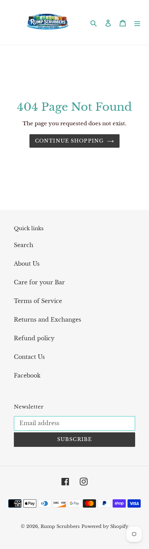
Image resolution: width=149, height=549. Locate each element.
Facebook (27, 375)
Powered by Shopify (104, 526)
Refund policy (34, 338)
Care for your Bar (39, 282)
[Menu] (137, 22)
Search (23, 245)
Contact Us (29, 356)
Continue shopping (69, 141)
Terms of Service (38, 300)
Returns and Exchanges (47, 319)
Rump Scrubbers (60, 526)
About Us (27, 263)
